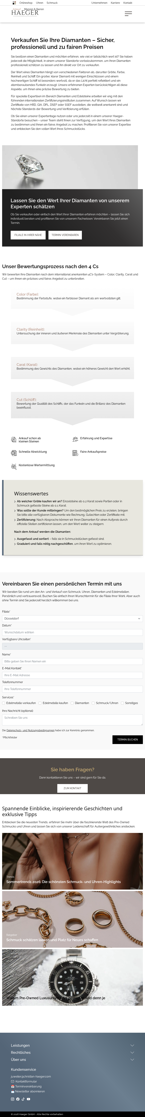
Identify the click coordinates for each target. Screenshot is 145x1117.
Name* (6, 654)
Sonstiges (131, 703)
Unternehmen (99, 2)
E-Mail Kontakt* (12, 668)
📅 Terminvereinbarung (26, 1086)
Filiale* (6, 611)
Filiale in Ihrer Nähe (28, 235)
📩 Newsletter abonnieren (28, 1091)
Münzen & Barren (34, 9)
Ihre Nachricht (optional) (17, 710)
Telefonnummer (12, 682)
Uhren (39, 2)
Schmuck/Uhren (107, 703)
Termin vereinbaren (65, 235)
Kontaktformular (26, 1081)
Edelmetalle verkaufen (21, 703)
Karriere (115, 2)
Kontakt (127, 2)
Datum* (7, 625)
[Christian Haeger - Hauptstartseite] (14, 2)
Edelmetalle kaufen (55, 703)
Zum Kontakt (72, 788)
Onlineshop (26, 2)
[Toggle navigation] (129, 14)
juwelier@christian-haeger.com (31, 1076)
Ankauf (17, 9)
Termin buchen (127, 739)
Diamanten (82, 703)
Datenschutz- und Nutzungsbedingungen (30, 730)
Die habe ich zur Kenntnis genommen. (48, 730)
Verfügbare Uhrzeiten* (16, 639)
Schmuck (52, 2)
